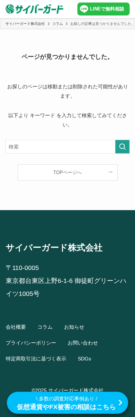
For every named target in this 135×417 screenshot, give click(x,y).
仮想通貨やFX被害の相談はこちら (66, 403)
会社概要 (16, 327)
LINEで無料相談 (107, 9)
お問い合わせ (83, 343)
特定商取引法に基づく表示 (36, 358)
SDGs (84, 358)
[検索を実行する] (122, 147)
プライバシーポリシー (31, 343)
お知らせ (74, 327)
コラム (45, 327)
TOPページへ (67, 172)
